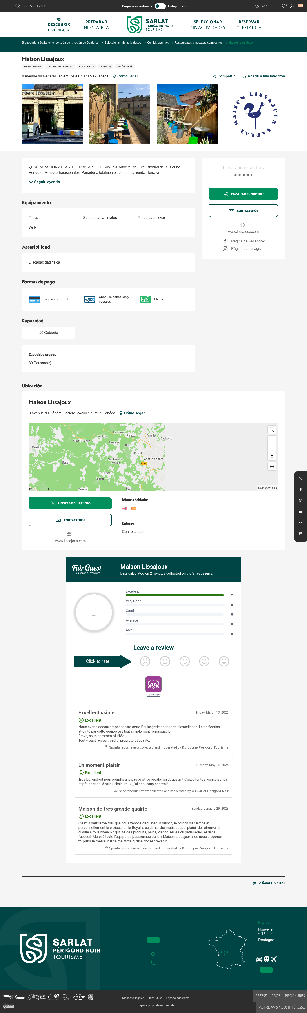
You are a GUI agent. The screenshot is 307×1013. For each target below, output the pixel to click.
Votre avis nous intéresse (281, 1007)
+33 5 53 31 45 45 (34, 6)
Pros (275, 995)
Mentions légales (133, 998)
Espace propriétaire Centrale (156, 1005)
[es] (301, 5)
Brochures (295, 995)
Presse (261, 995)
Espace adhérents (177, 998)
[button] (301, 5)
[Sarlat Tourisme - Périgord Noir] (150, 24)
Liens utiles (155, 998)
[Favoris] (284, 6)
